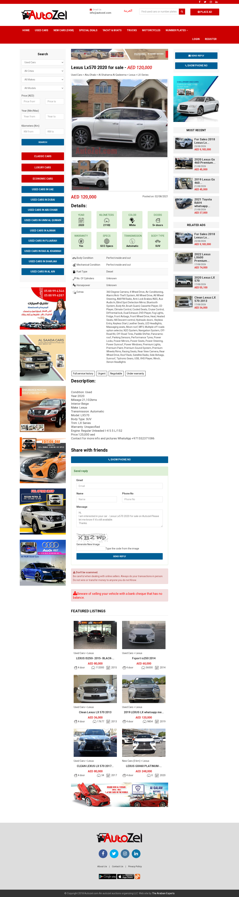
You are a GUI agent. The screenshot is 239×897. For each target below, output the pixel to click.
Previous (65, 117)
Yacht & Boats (112, 30)
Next (173, 117)
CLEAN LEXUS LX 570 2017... (95, 766)
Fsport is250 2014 (144, 658)
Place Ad (206, 12)
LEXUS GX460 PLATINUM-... (144, 766)
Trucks (132, 30)
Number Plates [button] (176, 30)
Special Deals (88, 30)
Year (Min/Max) (30, 110)
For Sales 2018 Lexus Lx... (204, 141)
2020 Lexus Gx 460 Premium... (205, 161)
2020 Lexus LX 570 (204, 279)
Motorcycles (151, 30)
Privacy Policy (135, 866)
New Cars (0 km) (64, 30)
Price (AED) (28, 95)
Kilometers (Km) (30, 125)
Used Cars (41, 30)
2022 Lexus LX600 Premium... (202, 257)
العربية (128, 10)
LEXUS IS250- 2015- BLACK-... (95, 658)
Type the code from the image (122, 548)
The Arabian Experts (163, 893)
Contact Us (117, 866)
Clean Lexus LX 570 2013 (95, 712)
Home (26, 30)
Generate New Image (88, 544)
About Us (102, 866)
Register (211, 39)
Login (196, 39)
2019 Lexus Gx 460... (204, 181)
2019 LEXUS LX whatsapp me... (144, 712)
